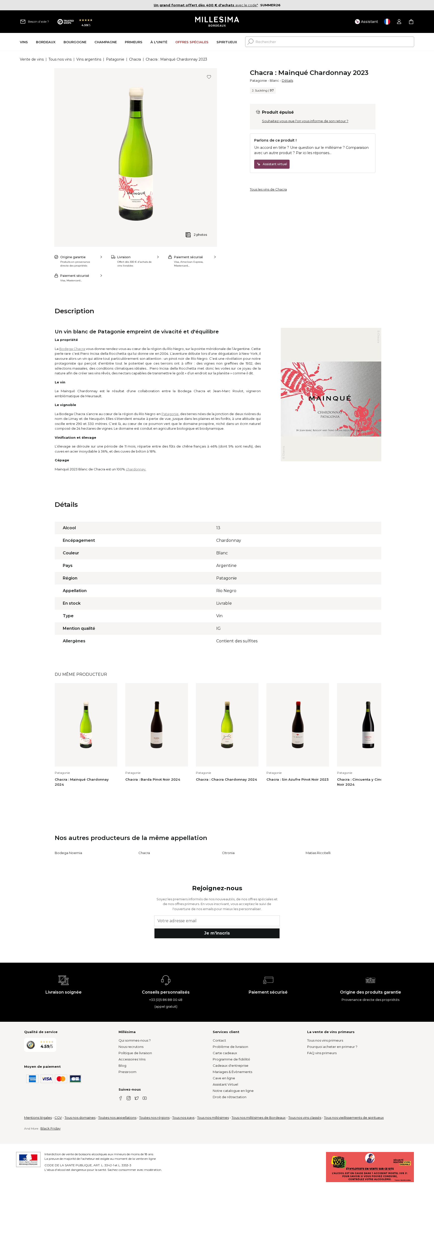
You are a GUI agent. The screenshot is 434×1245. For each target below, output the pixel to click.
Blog (122, 1065)
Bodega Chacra (72, 349)
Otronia (228, 853)
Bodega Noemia (68, 853)
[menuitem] (24, 42)
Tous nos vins (60, 59)
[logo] (217, 21)
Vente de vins (32, 59)
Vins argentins (88, 59)
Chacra (135, 59)
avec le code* (206, 5)
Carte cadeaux (225, 1053)
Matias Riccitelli (318, 853)
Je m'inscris (217, 933)
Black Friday (50, 1128)
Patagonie (115, 59)
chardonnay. (136, 469)
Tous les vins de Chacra (268, 189)
